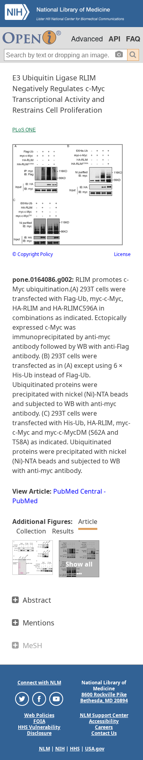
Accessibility (104, 721)
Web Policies (39, 715)
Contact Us (104, 733)
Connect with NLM (39, 682)
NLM (44, 748)
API (114, 38)
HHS (75, 748)
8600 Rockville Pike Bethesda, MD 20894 (104, 697)
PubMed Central (77, 491)
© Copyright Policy (32, 254)
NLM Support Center (104, 715)
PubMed (25, 500)
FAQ (133, 38)
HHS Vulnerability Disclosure (39, 730)
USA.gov (94, 748)
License (122, 254)
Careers (104, 727)
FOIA (39, 721)
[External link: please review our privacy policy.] (22, 698)
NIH (60, 748)
